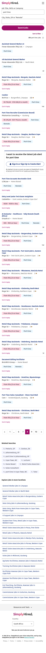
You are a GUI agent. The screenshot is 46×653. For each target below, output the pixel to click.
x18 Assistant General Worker (13, 59)
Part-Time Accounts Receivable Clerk (16, 179)
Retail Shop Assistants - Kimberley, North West (20, 288)
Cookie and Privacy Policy (31, 171)
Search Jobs (23, 28)
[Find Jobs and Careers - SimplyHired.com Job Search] (10, 3)
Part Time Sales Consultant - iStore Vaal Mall (20, 395)
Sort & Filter (37, 34)
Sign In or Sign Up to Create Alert (26, 164)
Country (15, 619)
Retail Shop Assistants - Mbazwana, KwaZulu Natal (22, 271)
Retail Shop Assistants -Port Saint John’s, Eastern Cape (21, 252)
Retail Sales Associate (30, 464)
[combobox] (23, 12)
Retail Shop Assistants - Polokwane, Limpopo (20, 324)
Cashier (5, 95)
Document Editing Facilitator (13, 359)
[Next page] (41, 431)
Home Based (11, 464)
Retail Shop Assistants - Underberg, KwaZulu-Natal (22, 342)
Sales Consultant (12, 468)
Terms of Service (29, 637)
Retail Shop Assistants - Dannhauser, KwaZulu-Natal (23, 306)
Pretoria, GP (10, 449)
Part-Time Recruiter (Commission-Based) (18, 113)
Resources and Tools (21, 607)
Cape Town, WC (11, 460)
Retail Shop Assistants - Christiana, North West (20, 410)
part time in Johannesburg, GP (17, 456)
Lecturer (27, 460)
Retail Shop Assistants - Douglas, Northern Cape (21, 134)
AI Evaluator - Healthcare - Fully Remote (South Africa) (20, 215)
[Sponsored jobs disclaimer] (43, 37)
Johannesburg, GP (12, 453)
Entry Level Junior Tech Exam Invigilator (17, 196)
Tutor (35, 472)
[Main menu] (43, 3)
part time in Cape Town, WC (16, 472)
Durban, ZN (25, 449)
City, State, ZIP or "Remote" (12, 17)
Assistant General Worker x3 (13, 44)
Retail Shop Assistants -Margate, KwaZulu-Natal (21, 77)
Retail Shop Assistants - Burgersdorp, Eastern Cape (22, 234)
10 (36, 432)
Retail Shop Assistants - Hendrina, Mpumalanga (21, 377)
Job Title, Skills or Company (12, 8)
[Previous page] (5, 431)
